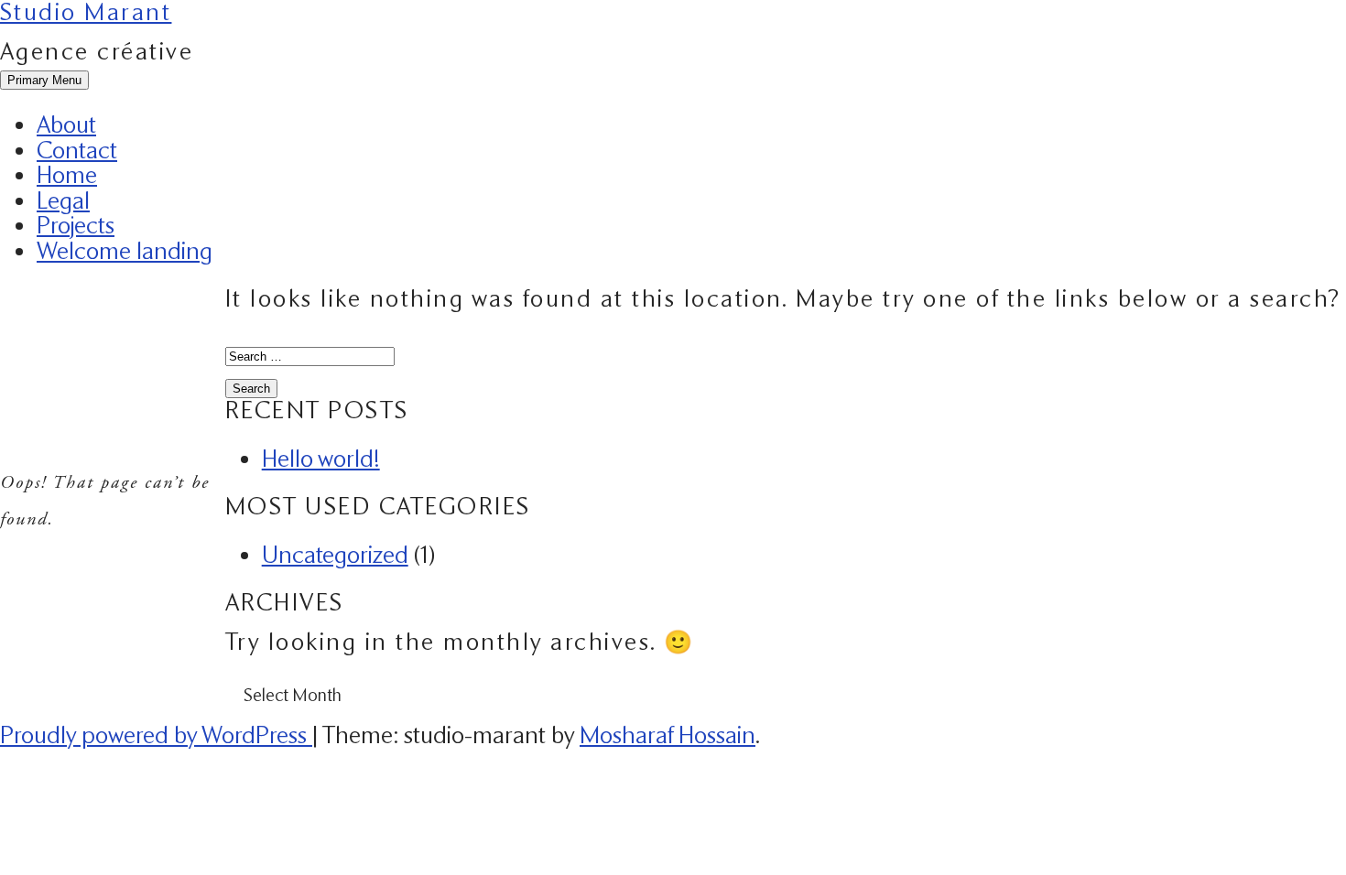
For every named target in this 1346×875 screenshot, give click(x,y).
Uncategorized (335, 554)
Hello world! (321, 458)
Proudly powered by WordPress (156, 735)
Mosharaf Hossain (667, 735)
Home (67, 175)
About (66, 124)
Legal (63, 200)
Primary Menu (44, 80)
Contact (77, 150)
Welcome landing (124, 251)
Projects (75, 225)
